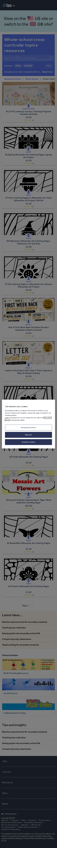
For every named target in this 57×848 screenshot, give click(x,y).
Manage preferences (28, 427)
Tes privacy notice (18, 420)
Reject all (28, 435)
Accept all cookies (28, 442)
